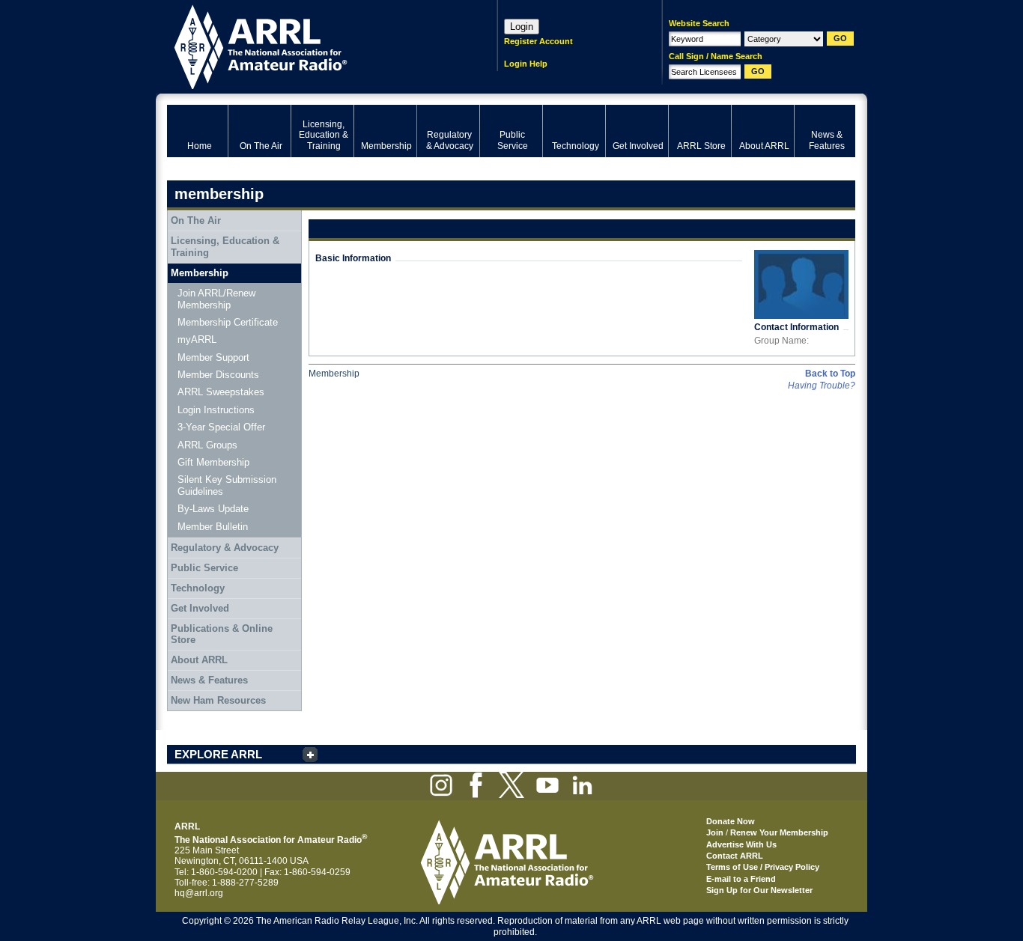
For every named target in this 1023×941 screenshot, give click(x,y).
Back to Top (830, 373)
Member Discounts (218, 374)
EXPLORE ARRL (218, 754)
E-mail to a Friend (741, 878)
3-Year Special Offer (221, 427)
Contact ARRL (734, 855)
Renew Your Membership (779, 832)
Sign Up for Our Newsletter (759, 890)
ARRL (312, 45)
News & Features (209, 680)
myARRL (196, 339)
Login (521, 26)
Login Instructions (216, 409)
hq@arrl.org (198, 893)
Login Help (525, 63)
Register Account (538, 41)
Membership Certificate (227, 322)
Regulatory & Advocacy (225, 547)
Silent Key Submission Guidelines (226, 485)
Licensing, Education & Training (225, 246)
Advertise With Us (741, 844)
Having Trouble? (821, 385)
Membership (199, 272)
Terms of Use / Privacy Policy (762, 866)
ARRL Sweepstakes (220, 392)
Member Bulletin (212, 526)
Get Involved (200, 608)
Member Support (213, 357)
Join (714, 832)
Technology (198, 588)
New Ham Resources (218, 700)
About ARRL (199, 660)
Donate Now (730, 821)
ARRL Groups (207, 445)
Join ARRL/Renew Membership (216, 299)
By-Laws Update (213, 508)
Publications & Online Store (222, 634)
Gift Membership (213, 462)
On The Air (196, 220)
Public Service (204, 567)
